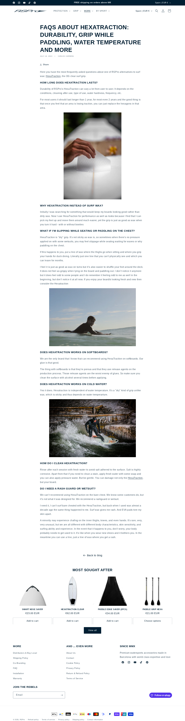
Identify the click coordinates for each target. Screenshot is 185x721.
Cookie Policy (73, 663)
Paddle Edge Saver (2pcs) (112, 609)
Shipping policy (78, 719)
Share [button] (46, 64)
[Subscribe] (62, 695)
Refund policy (33, 719)
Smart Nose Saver (32, 609)
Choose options (152, 621)
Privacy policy (64, 719)
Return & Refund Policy (77, 673)
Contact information (95, 719)
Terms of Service (74, 678)
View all (92, 630)
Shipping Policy (20, 658)
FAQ (15, 668)
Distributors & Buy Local (25, 653)
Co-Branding (19, 663)
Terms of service (48, 719)
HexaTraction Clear (72, 609)
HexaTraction (53, 76)
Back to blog (94, 555)
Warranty (17, 678)
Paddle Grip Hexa (153, 609)
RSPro (22, 719)
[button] (62, 11)
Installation (18, 673)
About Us (70, 653)
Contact (70, 658)
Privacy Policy (73, 668)
